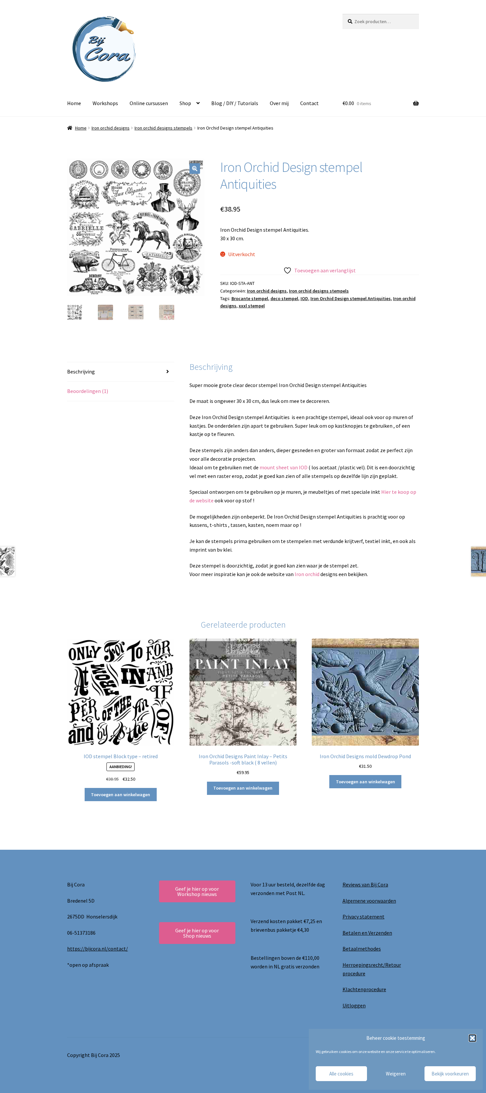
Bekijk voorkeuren (450, 1074)
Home (74, 103)
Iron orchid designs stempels (163, 128)
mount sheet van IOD (284, 467)
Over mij (279, 103)
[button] (472, 1038)
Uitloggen (354, 1005)
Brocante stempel (249, 298)
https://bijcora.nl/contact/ (97, 948)
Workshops (105, 103)
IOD (304, 298)
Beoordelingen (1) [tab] (87, 391)
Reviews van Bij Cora (365, 884)
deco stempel (284, 298)
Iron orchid (307, 574)
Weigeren (396, 1074)
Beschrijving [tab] (81, 371)
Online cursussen (149, 103)
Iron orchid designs (111, 128)
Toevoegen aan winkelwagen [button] (120, 795)
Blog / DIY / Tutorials (234, 103)
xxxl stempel (252, 306)
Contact (309, 103)
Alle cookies (341, 1074)
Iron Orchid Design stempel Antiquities (350, 298)
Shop (185, 103)
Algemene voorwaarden (369, 900)
